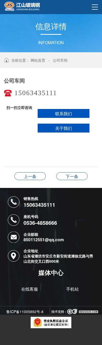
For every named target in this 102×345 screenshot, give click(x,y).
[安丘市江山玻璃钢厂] (22, 5)
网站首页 (38, 60)
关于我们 (63, 128)
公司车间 (60, 60)
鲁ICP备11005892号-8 (24, 311)
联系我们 (63, 114)
